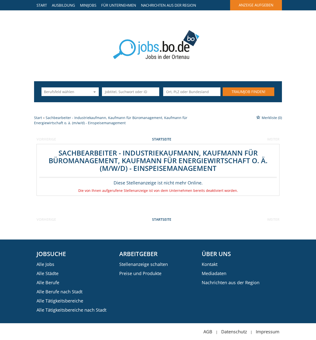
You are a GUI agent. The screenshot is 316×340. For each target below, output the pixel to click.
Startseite (161, 139)
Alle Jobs (45, 264)
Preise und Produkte (140, 273)
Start (42, 5)
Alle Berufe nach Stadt (59, 292)
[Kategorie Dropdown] (94, 91)
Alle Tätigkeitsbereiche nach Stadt (71, 310)
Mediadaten (214, 273)
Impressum (267, 332)
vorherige (46, 139)
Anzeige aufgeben (256, 4)
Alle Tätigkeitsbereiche (60, 301)
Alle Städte (48, 273)
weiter (273, 139)
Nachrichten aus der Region (168, 5)
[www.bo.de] (158, 44)
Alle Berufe (48, 282)
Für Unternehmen (118, 5)
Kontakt (209, 264)
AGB (207, 332)
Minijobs (88, 5)
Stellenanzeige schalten (143, 264)
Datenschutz (234, 332)
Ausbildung (63, 5)
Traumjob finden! (248, 91)
